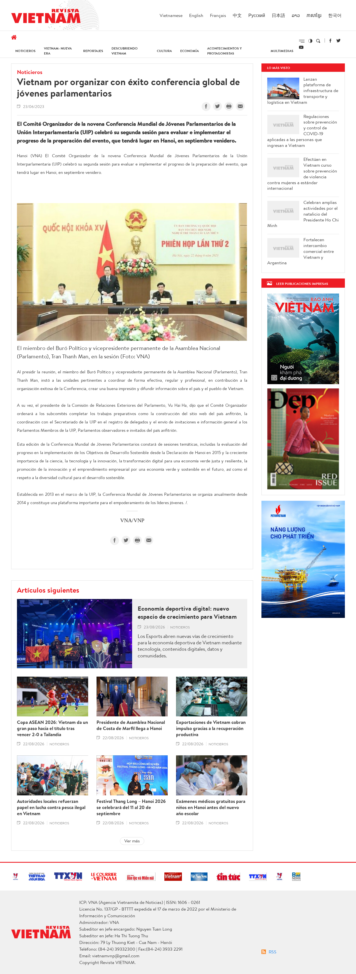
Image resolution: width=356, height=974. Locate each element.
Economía (189, 50)
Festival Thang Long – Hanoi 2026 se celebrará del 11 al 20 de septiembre (131, 807)
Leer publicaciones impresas (302, 283)
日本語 (278, 15)
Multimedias (282, 50)
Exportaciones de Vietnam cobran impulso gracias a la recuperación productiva (211, 728)
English (196, 15)
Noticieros (25, 50)
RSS (272, 952)
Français (218, 15)
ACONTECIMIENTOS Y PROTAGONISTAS (224, 51)
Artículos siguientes (48, 589)
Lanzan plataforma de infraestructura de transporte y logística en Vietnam (302, 90)
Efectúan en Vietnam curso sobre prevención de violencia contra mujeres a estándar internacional (302, 173)
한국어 (335, 15)
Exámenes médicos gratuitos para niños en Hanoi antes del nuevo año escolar (210, 807)
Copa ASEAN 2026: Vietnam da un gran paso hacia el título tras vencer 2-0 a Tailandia (52, 728)
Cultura (164, 50)
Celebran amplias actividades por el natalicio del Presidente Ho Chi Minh (303, 213)
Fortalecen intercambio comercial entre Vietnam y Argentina (300, 251)
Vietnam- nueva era (58, 51)
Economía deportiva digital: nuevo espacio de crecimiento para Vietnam (187, 612)
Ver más (132, 841)
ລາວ (296, 15)
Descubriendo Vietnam (125, 51)
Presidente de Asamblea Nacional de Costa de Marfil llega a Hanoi (131, 725)
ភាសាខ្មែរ (314, 15)
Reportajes (93, 50)
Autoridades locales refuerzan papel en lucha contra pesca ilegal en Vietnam (51, 807)
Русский (256, 15)
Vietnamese (171, 15)
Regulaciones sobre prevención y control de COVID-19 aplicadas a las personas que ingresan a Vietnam (302, 131)
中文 (237, 15)
